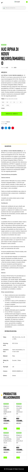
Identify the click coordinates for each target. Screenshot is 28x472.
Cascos (8, 122)
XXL (3, 105)
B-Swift (10, 469)
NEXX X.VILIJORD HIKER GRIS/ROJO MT (20, 421)
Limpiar (3, 108)
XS (7, 102)
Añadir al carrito (12, 114)
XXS (3, 102)
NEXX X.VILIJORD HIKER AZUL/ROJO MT (20, 450)
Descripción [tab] (8, 146)
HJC (7, 68)
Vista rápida (11, 428)
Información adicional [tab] (11, 331)
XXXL (7, 105)
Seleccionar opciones (6, 428)
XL (20, 102)
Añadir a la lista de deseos (25, 114)
